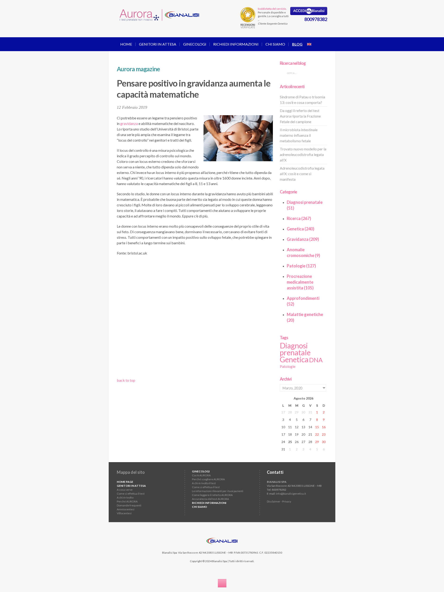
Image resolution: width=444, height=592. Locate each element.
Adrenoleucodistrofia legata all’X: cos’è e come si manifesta (302, 173)
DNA (316, 360)
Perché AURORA (127, 501)
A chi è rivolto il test (204, 483)
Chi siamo (275, 44)
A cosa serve (125, 489)
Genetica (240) (300, 228)
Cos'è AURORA (201, 475)
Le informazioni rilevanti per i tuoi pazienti (217, 491)
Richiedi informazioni (236, 44)
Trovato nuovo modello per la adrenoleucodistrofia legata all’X (303, 154)
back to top (126, 380)
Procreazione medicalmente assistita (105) (300, 282)
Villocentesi (124, 513)
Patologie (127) (301, 265)
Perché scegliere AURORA (208, 479)
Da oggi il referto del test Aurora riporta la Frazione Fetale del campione (300, 116)
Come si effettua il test (131, 493)
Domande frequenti (129, 505)
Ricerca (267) (299, 218)
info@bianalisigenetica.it (291, 493)
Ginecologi (194, 44)
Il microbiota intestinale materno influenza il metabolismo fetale (299, 135)
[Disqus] (195, 318)
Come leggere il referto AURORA (212, 495)
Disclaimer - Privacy (279, 501)
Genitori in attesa (157, 44)
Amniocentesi (125, 509)
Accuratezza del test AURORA (210, 499)
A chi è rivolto (125, 497)
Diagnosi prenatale (295, 349)
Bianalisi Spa (169, 552)
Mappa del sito (131, 472)
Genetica (294, 359)
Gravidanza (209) (303, 239)
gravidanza (129, 123)
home (126, 44)
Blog (297, 44)
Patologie (287, 366)
